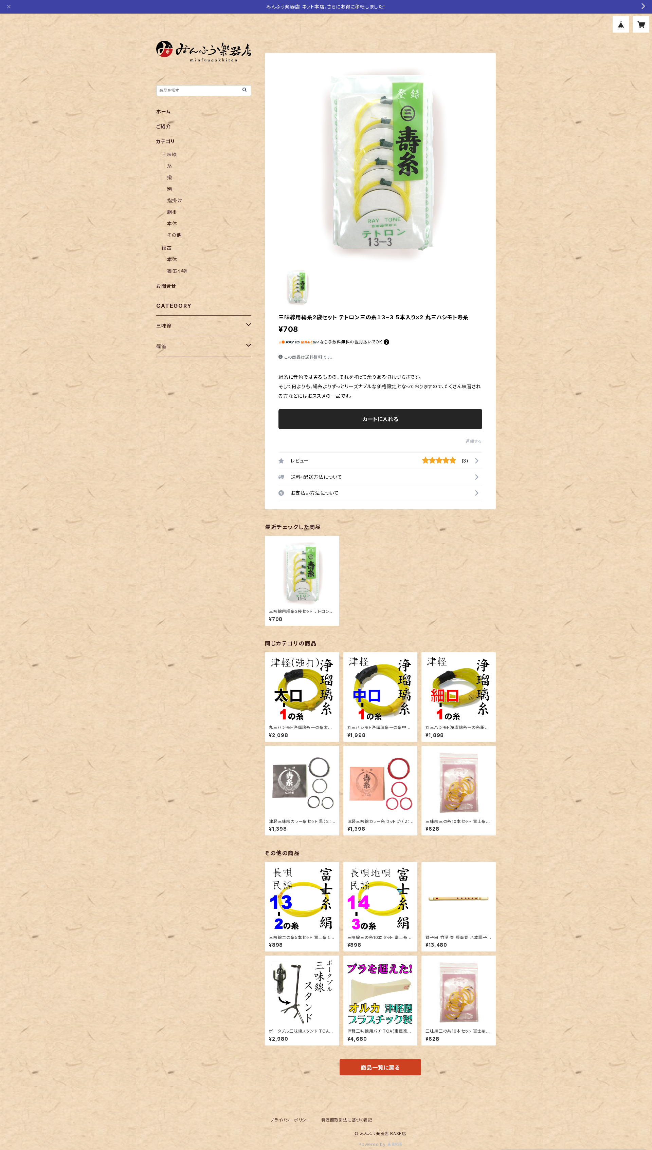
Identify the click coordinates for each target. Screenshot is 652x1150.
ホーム (163, 111)
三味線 (169, 154)
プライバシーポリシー (290, 1120)
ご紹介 (163, 126)
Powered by (373, 1144)
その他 (174, 235)
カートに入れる (380, 419)
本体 (172, 223)
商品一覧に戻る (380, 1067)
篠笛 (167, 248)
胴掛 (172, 212)
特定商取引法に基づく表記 (346, 1120)
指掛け (174, 200)
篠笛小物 (177, 271)
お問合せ (166, 286)
